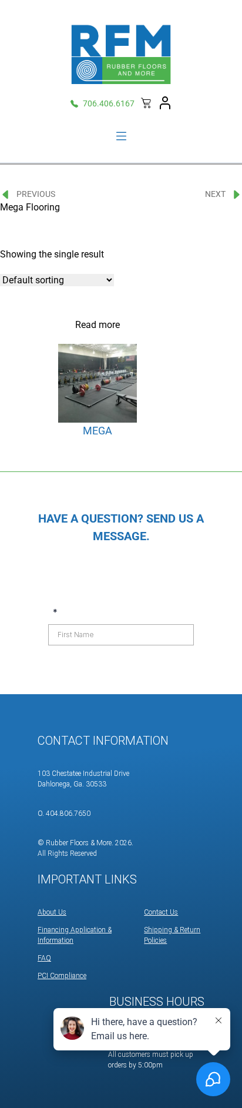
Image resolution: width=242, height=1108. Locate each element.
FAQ (44, 958)
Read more (97, 324)
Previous (35, 194)
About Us (52, 912)
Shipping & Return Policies (172, 935)
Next (215, 194)
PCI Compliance (62, 976)
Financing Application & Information (75, 935)
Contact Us (161, 912)
